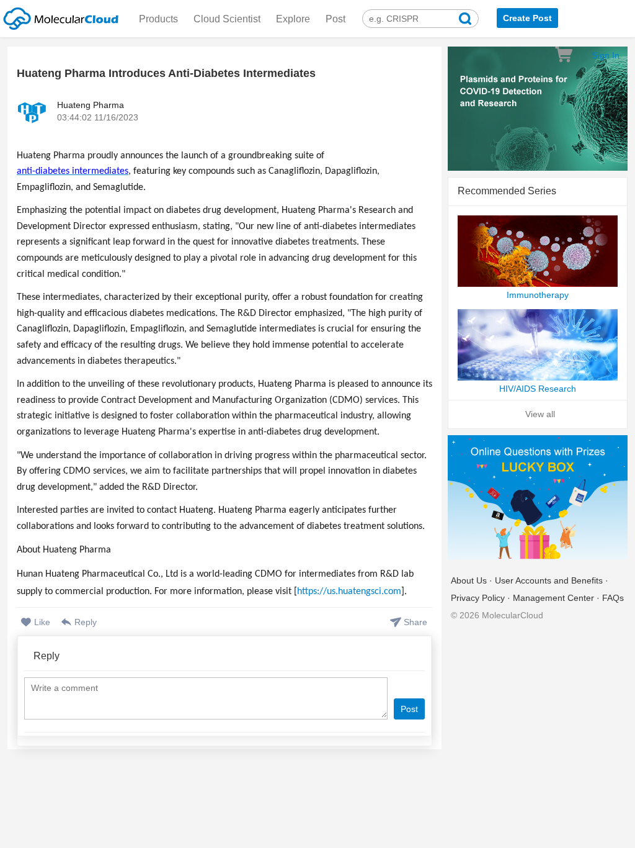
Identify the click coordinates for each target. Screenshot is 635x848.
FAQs (613, 598)
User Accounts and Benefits (549, 580)
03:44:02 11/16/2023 (97, 117)
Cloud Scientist (226, 19)
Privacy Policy (478, 598)
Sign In (605, 55)
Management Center (553, 598)
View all (540, 414)
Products (158, 19)
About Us (469, 580)
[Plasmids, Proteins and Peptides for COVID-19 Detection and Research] (538, 110)
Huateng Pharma (90, 105)
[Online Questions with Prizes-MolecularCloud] (538, 498)
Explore (293, 19)
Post (335, 19)
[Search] (465, 20)
